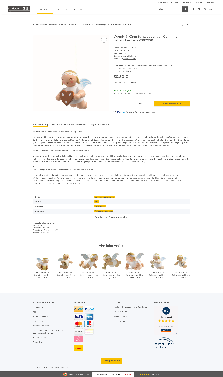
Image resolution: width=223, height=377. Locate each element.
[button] (193, 9)
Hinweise (128, 374)
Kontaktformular (121, 321)
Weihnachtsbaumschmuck (104, 211)
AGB (35, 312)
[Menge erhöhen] (147, 103)
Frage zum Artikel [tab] (99, 124)
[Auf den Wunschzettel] (104, 40)
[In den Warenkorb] (35, 33)
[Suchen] (185, 9)
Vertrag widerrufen (111, 361)
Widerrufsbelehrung (42, 316)
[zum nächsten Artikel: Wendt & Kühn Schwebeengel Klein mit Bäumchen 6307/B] (187, 25)
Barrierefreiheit (39, 337)
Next (186, 267)
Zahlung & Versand (41, 325)
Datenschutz (38, 321)
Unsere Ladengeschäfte (168, 2)
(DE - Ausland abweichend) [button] (141, 93)
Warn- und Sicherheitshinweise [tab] (69, 124)
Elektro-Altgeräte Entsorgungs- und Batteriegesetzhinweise (48, 331)
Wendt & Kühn (129, 56)
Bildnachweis (38, 342)
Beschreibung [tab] (40, 124)
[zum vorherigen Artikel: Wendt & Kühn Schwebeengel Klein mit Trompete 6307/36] (182, 25)
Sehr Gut (117, 374)
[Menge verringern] (116, 103)
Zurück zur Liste (41, 25)
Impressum (187, 2)
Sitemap (210, 2)
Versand (134, 82)
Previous (37, 267)
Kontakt (199, 2)
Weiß (96, 201)
